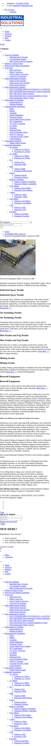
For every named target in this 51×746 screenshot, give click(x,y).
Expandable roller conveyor (15, 234)
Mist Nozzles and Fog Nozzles (20, 588)
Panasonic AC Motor (22, 685)
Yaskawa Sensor (20, 702)
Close (2, 512)
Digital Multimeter (16, 642)
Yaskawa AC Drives (22, 676)
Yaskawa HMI (19, 696)
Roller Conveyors (16, 599)
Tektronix (13, 655)
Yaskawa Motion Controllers (25, 709)
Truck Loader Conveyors (18, 601)
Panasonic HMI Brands (23, 698)
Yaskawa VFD (19, 734)
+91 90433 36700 (22, 3)
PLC (11, 687)
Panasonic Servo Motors (23, 717)
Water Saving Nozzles (17, 608)
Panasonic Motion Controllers (25, 711)
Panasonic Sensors (21, 704)
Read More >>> (6, 308)
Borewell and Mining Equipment (17, 593)
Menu (7, 555)
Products (8, 569)
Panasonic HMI (20, 691)
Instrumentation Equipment (15, 633)
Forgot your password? (8, 521)
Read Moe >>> (44, 351)
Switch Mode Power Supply (20, 646)
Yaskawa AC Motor (21, 683)
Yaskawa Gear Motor (22, 728)
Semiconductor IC (16, 629)
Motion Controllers (16, 706)
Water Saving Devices (17, 612)
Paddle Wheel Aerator (17, 670)
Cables (12, 719)
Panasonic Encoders (21, 743)
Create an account (6, 547)
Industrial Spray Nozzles (18, 584)
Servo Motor (14, 713)
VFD (11, 732)
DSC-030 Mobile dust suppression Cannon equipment (29, 618)
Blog (6, 572)
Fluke (11, 636)
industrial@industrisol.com (23, 6)
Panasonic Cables (20, 724)
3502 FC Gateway (16, 661)
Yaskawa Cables (20, 721)
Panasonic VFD (20, 736)
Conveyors (9, 595)
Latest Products (15, 666)
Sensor (12, 700)
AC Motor (13, 681)
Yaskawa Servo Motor (22, 715)
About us (8, 567)
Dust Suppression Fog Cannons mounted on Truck (28, 623)
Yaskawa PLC (19, 689)
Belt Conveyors (15, 597)
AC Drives (13, 674)
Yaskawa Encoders (21, 741)
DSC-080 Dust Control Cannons (21, 621)
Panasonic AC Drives (22, 679)
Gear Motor (13, 726)
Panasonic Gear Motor (22, 730)
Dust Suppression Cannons (15, 614)
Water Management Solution (15, 605)
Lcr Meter (13, 653)
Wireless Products (16, 631)
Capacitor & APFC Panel (18, 663)
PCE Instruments (15, 648)
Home (7, 232)
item (2, 44)
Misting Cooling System (14, 590)
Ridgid (12, 638)
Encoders (12, 739)
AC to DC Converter (17, 651)
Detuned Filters (15, 657)
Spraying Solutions (12, 582)
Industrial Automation (13, 672)
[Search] (0, 220)
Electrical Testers (15, 644)
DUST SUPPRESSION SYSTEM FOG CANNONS (29, 616)
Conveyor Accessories (17, 603)
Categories (9, 557)
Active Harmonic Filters (18, 659)
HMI (11, 694)
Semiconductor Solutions (14, 627)
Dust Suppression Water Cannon (21, 625)
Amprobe (13, 640)
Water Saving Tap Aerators (19, 610)
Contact (8, 574)
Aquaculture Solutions (13, 668)
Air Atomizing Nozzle (17, 586)
